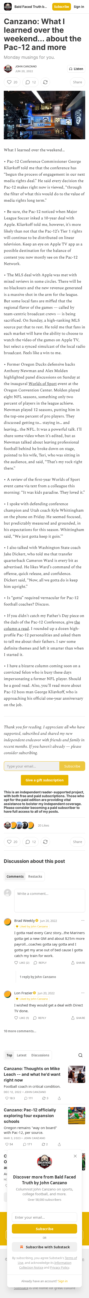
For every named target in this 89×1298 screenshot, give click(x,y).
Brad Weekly (24, 920)
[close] (75, 1156)
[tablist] (24, 876)
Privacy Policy (59, 1267)
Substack (21, 1288)
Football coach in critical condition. (32, 1086)
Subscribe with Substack (48, 1246)
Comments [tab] (15, 876)
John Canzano (26, 66)
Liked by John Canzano (34, 926)
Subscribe (61, 7)
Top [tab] (9, 1055)
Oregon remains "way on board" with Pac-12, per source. (30, 1130)
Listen (78, 69)
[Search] (80, 1055)
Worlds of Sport (42, 384)
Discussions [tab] (40, 1055)
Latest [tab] (22, 1055)
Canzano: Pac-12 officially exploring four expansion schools (30, 1116)
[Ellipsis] (83, 920)
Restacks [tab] (35, 876)
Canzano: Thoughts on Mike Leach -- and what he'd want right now (32, 1074)
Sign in (79, 7)
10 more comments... (20, 1031)
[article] (44, 1083)
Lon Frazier (23, 992)
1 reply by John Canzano (38, 977)
